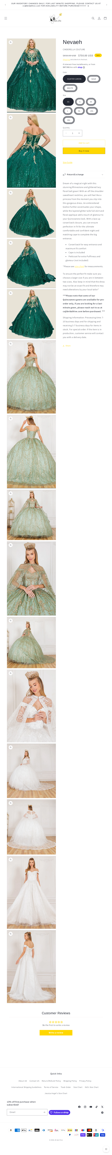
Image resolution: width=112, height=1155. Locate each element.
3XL (68, 120)
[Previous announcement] (5, 5)
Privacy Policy (85, 1081)
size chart (79, 266)
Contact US (34, 1081)
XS (68, 102)
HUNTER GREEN (74, 79)
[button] (6, 18)
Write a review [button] (56, 1032)
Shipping (66, 59)
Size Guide (67, 162)
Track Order (66, 1087)
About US (23, 1081)
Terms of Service (51, 1087)
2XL (92, 111)
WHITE (70, 88)
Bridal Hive (59, 1140)
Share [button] (68, 345)
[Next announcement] (107, 5)
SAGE (93, 79)
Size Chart (77, 1087)
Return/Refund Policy (51, 1081)
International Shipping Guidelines (26, 1087)
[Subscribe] (44, 1112)
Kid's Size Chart (92, 1087)
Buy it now (84, 151)
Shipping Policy (70, 1081)
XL (79, 111)
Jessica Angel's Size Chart (56, 1093)
